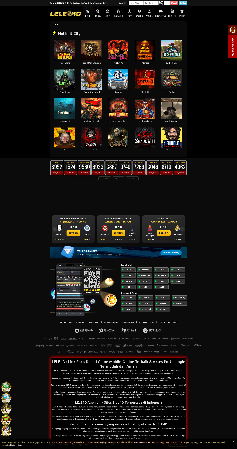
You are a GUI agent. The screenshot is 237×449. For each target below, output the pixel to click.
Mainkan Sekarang (171, 253)
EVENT (182, 16)
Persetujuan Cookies (141, 442)
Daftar (183, 3)
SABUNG (139, 16)
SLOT (107, 16)
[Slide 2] (117, 239)
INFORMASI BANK (111, 322)
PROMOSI (172, 16)
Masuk (174, 3)
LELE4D (82, 378)
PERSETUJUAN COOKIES (168, 322)
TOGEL (98, 16)
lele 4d (95, 436)
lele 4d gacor (83, 436)
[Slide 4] (121, 239)
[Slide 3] (119, 239)
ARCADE (149, 16)
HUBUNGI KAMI (128, 322)
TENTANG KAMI (65, 322)
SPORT (129, 16)
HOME (87, 16)
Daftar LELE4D (93, 438)
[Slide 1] (115, 239)
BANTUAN (80, 322)
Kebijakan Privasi (15, 445)
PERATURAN (94, 322)
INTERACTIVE (160, 16)
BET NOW (73, 233)
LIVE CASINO (118, 16)
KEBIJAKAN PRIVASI (146, 322)
